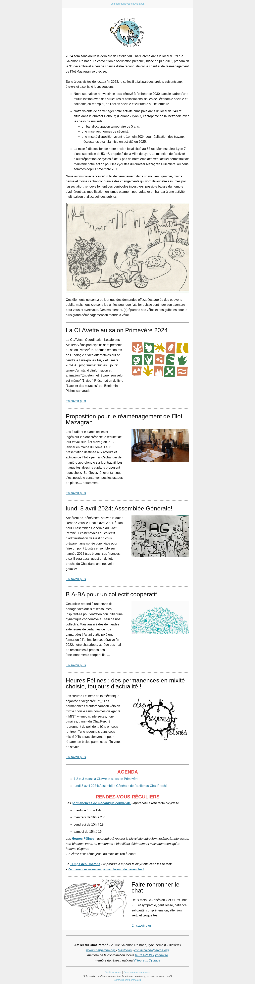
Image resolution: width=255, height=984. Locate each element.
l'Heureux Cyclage (147, 960)
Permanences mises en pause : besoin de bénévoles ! (106, 869)
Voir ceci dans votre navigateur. (127, 3)
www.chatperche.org (101, 950)
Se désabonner (113, 972)
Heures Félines (83, 838)
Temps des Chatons (85, 864)
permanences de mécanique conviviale (101, 803)
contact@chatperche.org (151, 950)
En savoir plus (76, 401)
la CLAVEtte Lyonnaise (151, 955)
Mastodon (125, 950)
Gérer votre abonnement (137, 972)
